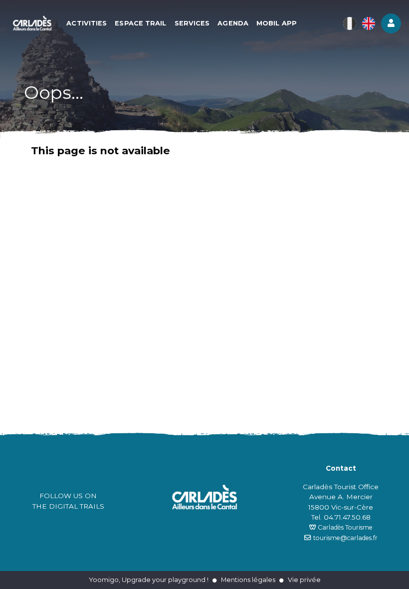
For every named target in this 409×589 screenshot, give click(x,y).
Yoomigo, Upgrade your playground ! (148, 580)
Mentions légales (248, 580)
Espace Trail (140, 23)
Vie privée (304, 580)
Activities (86, 23)
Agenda (232, 23)
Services (192, 23)
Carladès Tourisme (344, 527)
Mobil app (276, 23)
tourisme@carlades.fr (345, 538)
